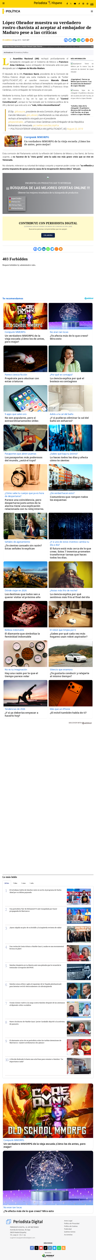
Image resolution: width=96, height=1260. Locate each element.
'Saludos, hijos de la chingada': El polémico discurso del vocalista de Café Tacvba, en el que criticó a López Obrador (81, 110)
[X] (71, 4)
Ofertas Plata (16, 205)
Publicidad (68, 1229)
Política (13, 11)
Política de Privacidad (71, 1223)
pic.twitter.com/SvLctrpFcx (46, 125)
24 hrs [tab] (6, 883)
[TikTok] (79, 4)
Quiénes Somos (69, 1232)
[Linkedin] (74, 40)
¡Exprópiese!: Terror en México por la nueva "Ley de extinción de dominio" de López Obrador (81, 82)
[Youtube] (75, 4)
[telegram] (54, 1248)
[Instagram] (83, 4)
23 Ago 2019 (16, 40)
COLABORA (48, 235)
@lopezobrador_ (16, 122)
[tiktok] (46, 1248)
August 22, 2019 (75, 128)
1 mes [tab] (23, 883)
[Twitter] (70, 40)
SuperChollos (16, 198)
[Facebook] (67, 4)
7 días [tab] (15, 883)
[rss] (64, 1248)
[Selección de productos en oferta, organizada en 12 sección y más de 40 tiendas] (48, 177)
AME (92, 4)
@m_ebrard (32, 115)
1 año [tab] (32, 883)
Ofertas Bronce (17, 208)
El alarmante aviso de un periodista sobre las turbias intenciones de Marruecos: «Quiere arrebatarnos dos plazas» (35, 1041)
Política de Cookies (71, 1226)
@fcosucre (20, 111)
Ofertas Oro (15, 202)
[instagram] (50, 1248)
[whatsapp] (87, 4)
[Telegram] (83, 40)
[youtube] (41, 1248)
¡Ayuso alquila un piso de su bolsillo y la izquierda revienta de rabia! (36, 927)
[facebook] (32, 1248)
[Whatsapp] (78, 40)
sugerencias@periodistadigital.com (22, 1238)
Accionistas (68, 1235)
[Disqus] (48, 762)
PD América (7, 40)
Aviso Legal (68, 1221)
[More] (91, 40)
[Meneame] (87, 40)
